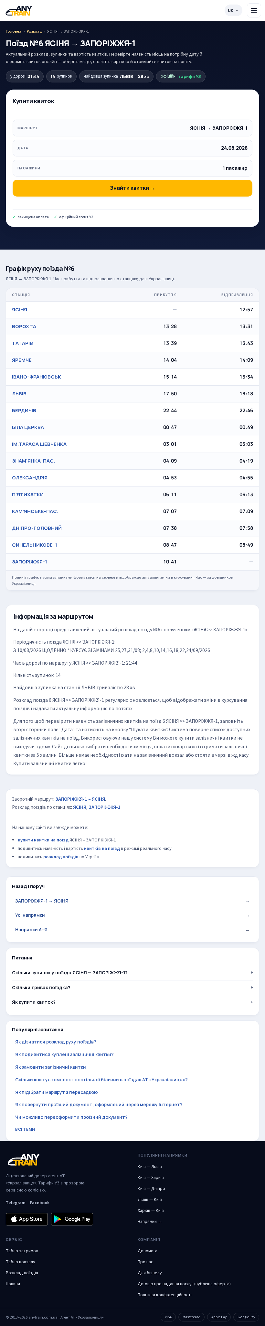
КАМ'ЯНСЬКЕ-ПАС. (35, 511)
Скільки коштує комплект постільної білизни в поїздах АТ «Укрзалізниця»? (101, 1079)
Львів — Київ (150, 1199)
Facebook (39, 1203)
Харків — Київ (151, 1210)
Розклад (34, 31)
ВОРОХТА (24, 326)
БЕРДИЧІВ (24, 410)
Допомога (147, 1251)
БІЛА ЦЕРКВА (28, 427)
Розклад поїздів (22, 1273)
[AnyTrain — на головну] (19, 10)
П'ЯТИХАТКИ (28, 494)
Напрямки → (150, 1221)
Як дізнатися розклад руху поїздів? (55, 1042)
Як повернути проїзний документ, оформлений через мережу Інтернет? (99, 1104)
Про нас (145, 1262)
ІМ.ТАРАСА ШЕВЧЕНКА (39, 444)
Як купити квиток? (34, 1002)
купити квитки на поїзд (43, 840)
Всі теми (25, 1129)
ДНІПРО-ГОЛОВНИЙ (37, 528)
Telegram (16, 1203)
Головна (13, 31)
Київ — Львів (150, 1166)
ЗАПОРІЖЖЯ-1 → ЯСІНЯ (132, 901)
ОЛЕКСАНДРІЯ (30, 477)
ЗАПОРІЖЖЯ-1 (29, 561)
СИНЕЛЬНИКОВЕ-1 (34, 544)
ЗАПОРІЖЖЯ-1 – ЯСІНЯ (80, 799)
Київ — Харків (151, 1177)
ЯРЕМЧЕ (22, 360)
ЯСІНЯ (19, 309)
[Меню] (254, 10)
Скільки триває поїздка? (41, 987)
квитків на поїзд (102, 848)
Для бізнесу (150, 1273)
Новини (13, 1284)
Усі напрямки (132, 915)
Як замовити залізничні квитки (50, 1067)
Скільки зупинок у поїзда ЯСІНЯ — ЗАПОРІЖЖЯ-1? (70, 972)
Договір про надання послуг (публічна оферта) (184, 1284)
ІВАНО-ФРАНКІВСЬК (36, 376)
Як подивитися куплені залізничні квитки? (64, 1054)
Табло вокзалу (20, 1262)
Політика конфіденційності (165, 1295)
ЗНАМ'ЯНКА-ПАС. (33, 460)
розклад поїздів (61, 856)
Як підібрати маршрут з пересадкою (56, 1092)
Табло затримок (22, 1251)
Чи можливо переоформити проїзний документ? (71, 1117)
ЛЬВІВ (19, 393)
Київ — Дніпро (151, 1188)
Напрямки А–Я (132, 929)
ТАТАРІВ (22, 343)
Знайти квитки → (132, 187)
